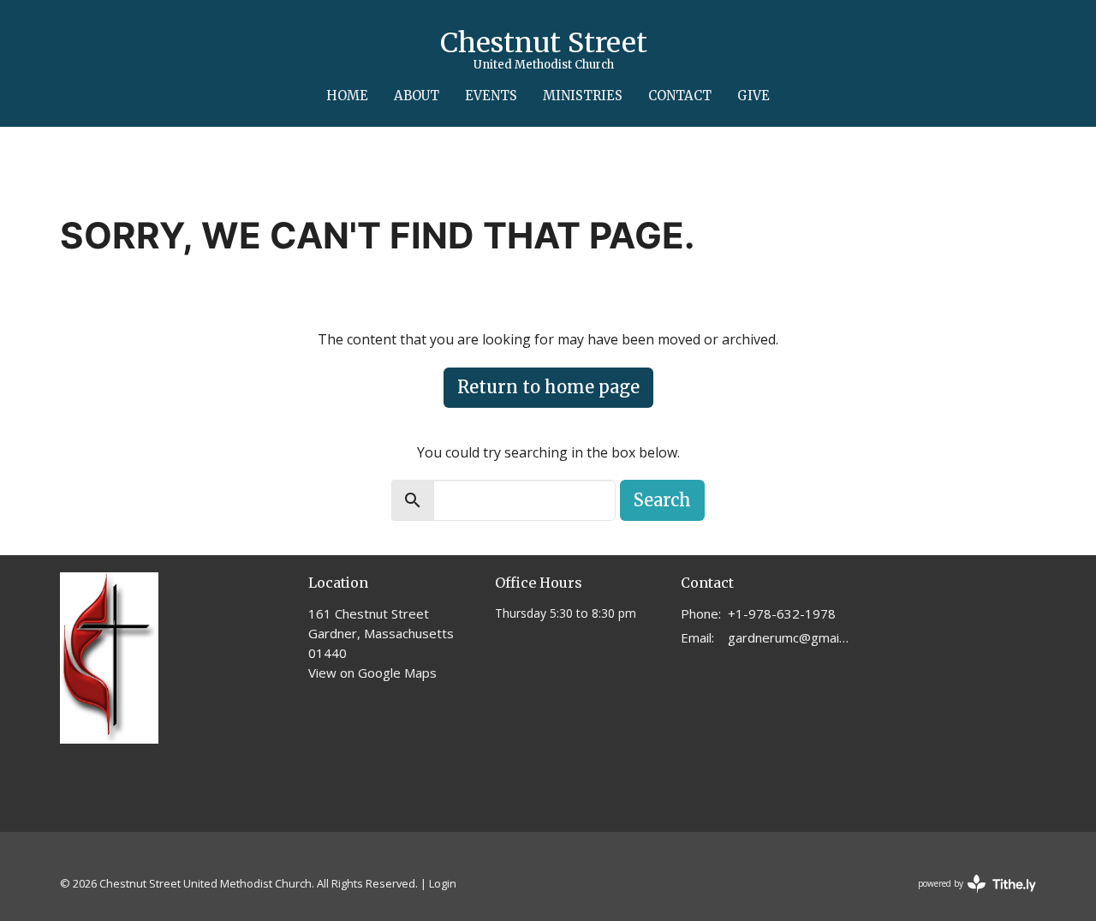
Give (753, 95)
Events (491, 95)
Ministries (582, 95)
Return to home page (548, 387)
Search (662, 500)
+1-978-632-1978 (782, 613)
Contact (680, 95)
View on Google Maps (372, 672)
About (416, 95)
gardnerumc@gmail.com (789, 637)
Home (347, 95)
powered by (968, 897)
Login (442, 883)
